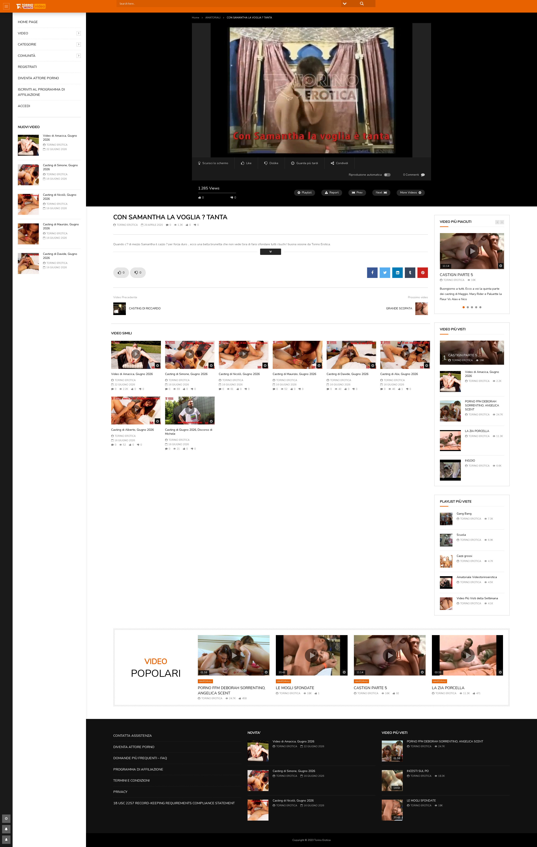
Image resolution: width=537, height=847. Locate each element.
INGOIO (470, 461)
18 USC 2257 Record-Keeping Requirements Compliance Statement (174, 803)
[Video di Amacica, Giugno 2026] (28, 145)
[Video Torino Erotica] (31, 6)
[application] (311, 90)
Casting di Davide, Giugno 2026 (60, 256)
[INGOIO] (450, 470)
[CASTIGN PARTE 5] (472, 353)
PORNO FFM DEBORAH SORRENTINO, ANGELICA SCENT (482, 405)
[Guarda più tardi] (6, 819)
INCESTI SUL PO (418, 771)
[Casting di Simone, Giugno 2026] (28, 174)
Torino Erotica (57, 145)
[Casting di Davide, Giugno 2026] (28, 263)
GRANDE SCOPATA (399, 308)
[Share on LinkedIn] (397, 272)
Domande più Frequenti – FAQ (140, 758)
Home (195, 17)
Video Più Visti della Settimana (477, 598)
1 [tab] (464, 307)
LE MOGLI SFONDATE (295, 687)
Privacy (120, 792)
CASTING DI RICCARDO (145, 308)
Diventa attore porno (38, 78)
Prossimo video (418, 297)
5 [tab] (480, 307)
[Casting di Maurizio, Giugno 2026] (28, 233)
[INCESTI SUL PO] (392, 780)
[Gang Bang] (446, 519)
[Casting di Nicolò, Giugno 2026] (28, 204)
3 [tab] (472, 307)
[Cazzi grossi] (446, 561)
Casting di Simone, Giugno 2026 (60, 167)
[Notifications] (6, 829)
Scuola (461, 535)
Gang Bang (464, 514)
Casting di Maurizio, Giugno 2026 (61, 226)
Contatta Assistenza (132, 735)
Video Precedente (125, 297)
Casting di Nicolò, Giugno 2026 (59, 197)
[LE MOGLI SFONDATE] (392, 810)
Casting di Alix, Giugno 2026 (399, 374)
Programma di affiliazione (138, 769)
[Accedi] (6, 839)
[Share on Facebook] (372, 272)
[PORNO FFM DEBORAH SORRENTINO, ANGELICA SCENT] (450, 411)
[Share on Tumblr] (410, 272)
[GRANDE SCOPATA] (421, 308)
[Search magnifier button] (361, 3)
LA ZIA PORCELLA (477, 431)
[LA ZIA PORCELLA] (450, 440)
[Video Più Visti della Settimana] (446, 603)
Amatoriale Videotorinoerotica (477, 577)
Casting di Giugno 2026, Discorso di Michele (188, 432)
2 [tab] (468, 307)
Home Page (28, 22)
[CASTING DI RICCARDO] (119, 308)
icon (136, 354)
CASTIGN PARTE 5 (456, 274)
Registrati (27, 67)
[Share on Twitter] (385, 272)
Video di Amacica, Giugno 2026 (60, 138)
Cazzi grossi (464, 556)
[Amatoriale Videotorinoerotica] (446, 582)
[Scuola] (446, 540)
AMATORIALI (212, 17)
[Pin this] (422, 272)
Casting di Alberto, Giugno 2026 (132, 430)
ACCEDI (24, 106)
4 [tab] (476, 307)
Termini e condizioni (131, 780)
